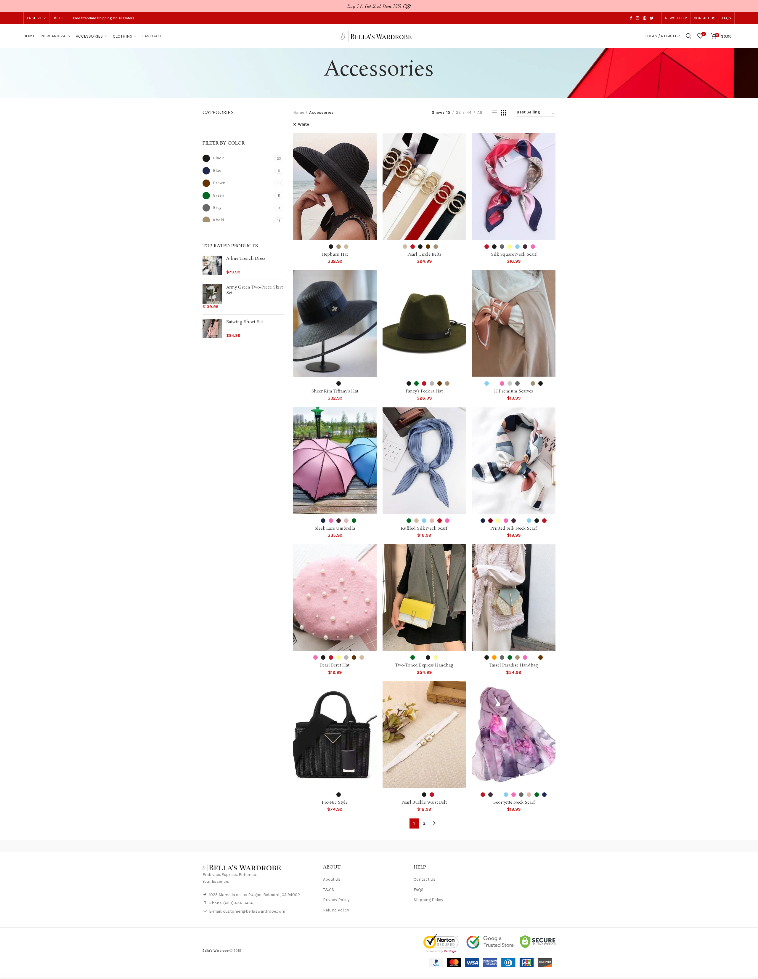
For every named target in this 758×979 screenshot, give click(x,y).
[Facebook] (631, 18)
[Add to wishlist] (372, 143)
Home (298, 112)
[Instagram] (637, 18)
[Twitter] (652, 18)
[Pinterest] (644, 18)
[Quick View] (372, 156)
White (303, 124)
